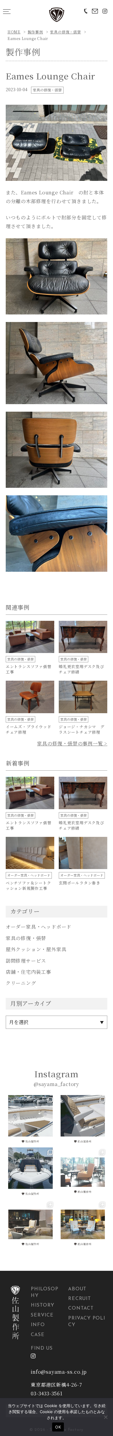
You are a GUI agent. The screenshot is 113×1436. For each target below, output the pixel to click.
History (42, 1305)
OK (58, 1427)
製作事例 (35, 31)
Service (42, 1315)
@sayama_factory (56, 1084)
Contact (81, 1308)
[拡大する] (99, 113)
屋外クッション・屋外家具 (36, 949)
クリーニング (21, 983)
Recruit (79, 1298)
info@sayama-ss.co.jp (59, 1371)
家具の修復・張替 (65, 31)
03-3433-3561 (47, 1393)
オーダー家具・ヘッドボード (38, 926)
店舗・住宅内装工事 (28, 971)
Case (37, 1334)
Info (38, 1325)
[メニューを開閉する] (7, 11)
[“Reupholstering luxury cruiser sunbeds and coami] (30, 1119)
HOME (14, 31)
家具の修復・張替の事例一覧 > (72, 743)
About (77, 1289)
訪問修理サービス (26, 960)
